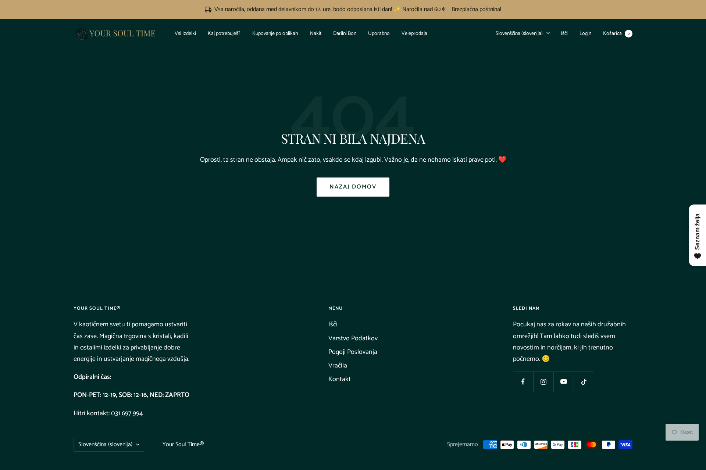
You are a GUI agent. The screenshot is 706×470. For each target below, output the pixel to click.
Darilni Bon (344, 33)
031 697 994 (127, 413)
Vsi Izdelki (185, 33)
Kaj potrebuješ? (224, 33)
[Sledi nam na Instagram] (543, 382)
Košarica (616, 33)
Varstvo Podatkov (353, 338)
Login (585, 33)
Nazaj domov (353, 187)
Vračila (337, 365)
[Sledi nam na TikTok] (584, 382)
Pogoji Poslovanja (352, 352)
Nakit (315, 33)
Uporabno (379, 33)
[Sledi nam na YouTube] (563, 382)
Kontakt (339, 379)
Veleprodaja (414, 33)
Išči (564, 33)
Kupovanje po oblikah (275, 33)
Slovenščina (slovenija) (519, 33)
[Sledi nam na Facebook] (523, 382)
